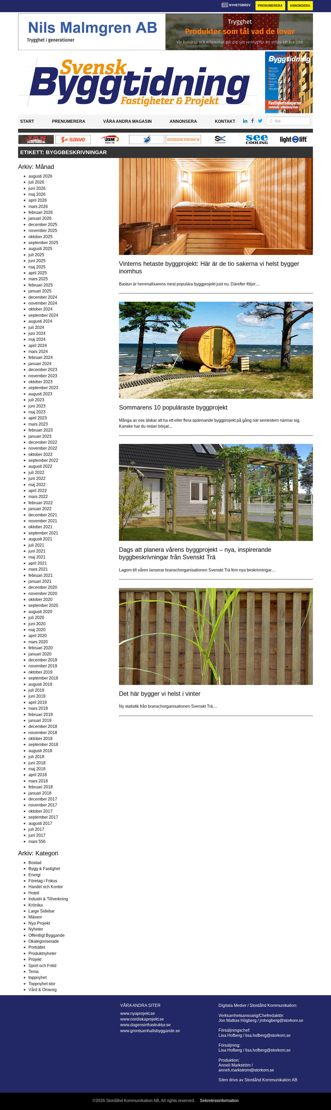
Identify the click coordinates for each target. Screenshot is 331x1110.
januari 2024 (39, 363)
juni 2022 (37, 478)
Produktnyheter (42, 953)
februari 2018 (40, 787)
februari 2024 (40, 357)
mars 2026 (38, 206)
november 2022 (42, 448)
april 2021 (37, 563)
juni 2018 (37, 763)
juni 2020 (37, 624)
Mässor (35, 917)
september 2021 (43, 533)
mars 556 (37, 841)
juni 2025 (37, 261)
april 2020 (37, 635)
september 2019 (43, 678)
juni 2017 (37, 835)
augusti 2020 (40, 611)
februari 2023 (40, 430)
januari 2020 (39, 654)
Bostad (34, 862)
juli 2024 (36, 327)
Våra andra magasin (127, 121)
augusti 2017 (40, 823)
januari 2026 (39, 218)
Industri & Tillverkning (48, 899)
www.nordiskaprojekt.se (142, 1019)
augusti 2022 (40, 466)
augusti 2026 (40, 176)
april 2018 (37, 775)
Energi (34, 875)
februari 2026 (40, 212)
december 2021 (42, 515)
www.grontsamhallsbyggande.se (150, 1031)
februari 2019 (40, 714)
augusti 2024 (40, 321)
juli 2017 (36, 829)
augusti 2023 (40, 394)
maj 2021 (37, 557)
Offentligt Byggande (46, 935)
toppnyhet (37, 977)
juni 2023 (37, 406)
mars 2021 (38, 569)
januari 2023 (39, 436)
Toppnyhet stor (41, 983)
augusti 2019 (40, 684)
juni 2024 (37, 333)
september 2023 (43, 388)
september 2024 (43, 315)
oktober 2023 (40, 382)
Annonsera (300, 5)
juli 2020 (36, 617)
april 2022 (37, 490)
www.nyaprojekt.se (137, 1013)
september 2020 (43, 605)
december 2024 (42, 297)
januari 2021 (39, 581)
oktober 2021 (40, 527)
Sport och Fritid (42, 965)
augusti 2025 (40, 248)
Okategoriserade (43, 941)
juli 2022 (36, 472)
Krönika (35, 905)
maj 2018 (37, 769)
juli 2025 (36, 255)
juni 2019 (37, 696)
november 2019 (42, 666)
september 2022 (43, 460)
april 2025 (37, 273)
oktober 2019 (40, 672)
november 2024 (42, 303)
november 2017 (42, 805)
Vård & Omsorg (42, 989)
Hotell (33, 893)
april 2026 (37, 200)
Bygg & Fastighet (44, 868)
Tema (33, 971)
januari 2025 (39, 291)
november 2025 (42, 230)
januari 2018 (39, 793)
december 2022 (42, 442)
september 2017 (43, 817)
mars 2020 (38, 642)
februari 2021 (40, 575)
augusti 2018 (40, 751)
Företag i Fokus (42, 881)
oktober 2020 (40, 599)
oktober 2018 (40, 738)
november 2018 (42, 732)
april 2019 (37, 702)
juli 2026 (36, 182)
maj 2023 (37, 412)
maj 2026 (37, 194)
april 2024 (37, 345)
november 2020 (42, 593)
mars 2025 (38, 279)
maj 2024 (37, 339)
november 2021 (42, 521)
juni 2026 (37, 188)
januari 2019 (39, 720)
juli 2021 (36, 545)
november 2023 (42, 376)
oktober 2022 (40, 454)
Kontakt (225, 121)
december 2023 (42, 369)
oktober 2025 (40, 237)
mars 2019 (38, 708)
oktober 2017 (40, 811)
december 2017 (42, 799)
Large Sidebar (41, 911)
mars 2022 (38, 496)
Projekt (34, 959)
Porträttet (36, 947)
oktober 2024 (40, 309)
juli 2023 (36, 400)
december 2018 (42, 726)
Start (27, 121)
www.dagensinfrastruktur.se (145, 1025)
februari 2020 (40, 648)
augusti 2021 (40, 539)
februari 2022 (40, 503)
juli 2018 (36, 756)
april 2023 (37, 418)
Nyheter (35, 929)
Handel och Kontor (45, 887)
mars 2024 (38, 351)
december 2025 (42, 224)
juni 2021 (37, 551)
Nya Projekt (39, 923)
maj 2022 (37, 484)
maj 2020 (37, 630)
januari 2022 (39, 509)
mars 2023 (38, 424)
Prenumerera (270, 5)
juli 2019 (36, 690)
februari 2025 (40, 285)
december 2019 (42, 660)
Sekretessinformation (219, 1100)
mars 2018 (38, 781)
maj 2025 (37, 267)
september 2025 (43, 242)
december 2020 (42, 587)
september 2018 (43, 744)
